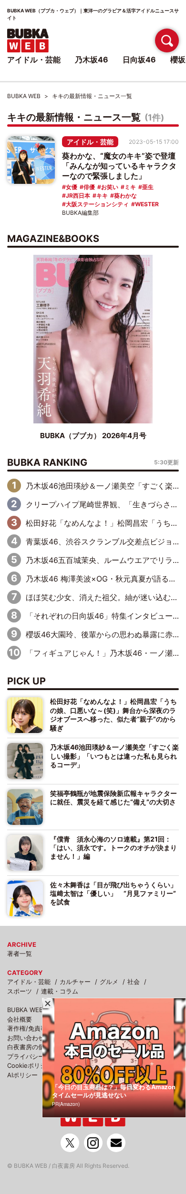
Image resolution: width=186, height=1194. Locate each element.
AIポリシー (22, 1075)
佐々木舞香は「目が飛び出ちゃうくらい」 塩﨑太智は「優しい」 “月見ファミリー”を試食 (114, 893)
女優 (71, 187)
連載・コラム (59, 991)
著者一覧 (19, 953)
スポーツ (19, 991)
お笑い (109, 187)
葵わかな (125, 195)
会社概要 (19, 1019)
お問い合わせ (25, 1038)
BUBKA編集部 (80, 212)
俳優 (89, 187)
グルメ (109, 981)
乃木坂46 (91, 59)
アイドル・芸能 (90, 142)
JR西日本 (78, 195)
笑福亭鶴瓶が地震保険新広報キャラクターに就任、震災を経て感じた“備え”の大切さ (113, 797)
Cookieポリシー (29, 1065)
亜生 (148, 187)
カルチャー (75, 981)
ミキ (130, 187)
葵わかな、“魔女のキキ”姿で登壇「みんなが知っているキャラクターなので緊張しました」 (119, 166)
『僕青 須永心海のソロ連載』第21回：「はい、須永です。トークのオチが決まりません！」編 (113, 848)
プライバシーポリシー (38, 1056)
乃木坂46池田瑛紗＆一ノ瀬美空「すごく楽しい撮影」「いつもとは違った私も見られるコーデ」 (114, 756)
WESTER (147, 204)
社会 (133, 981)
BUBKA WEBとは (31, 1009)
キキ (102, 195)
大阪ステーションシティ (97, 204)
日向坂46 (139, 59)
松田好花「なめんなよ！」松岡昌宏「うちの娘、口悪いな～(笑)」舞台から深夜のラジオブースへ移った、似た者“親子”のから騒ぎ (113, 714)
